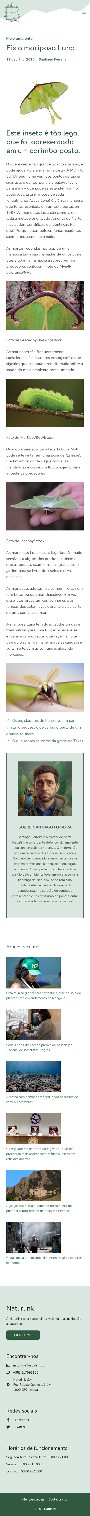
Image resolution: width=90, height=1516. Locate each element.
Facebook (22, 1420)
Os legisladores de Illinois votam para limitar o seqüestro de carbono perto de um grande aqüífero (43, 727)
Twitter (20, 1427)
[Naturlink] (12, 12)
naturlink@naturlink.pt (28, 1365)
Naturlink (50, 1509)
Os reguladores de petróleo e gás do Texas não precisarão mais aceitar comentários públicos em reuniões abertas (40, 1154)
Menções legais (33, 1499)
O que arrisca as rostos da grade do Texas (47, 740)
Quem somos (23, 1335)
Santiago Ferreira (53, 59)
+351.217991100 (25, 1372)
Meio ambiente (19, 38)
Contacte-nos (58, 1499)
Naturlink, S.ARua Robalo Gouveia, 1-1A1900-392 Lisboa (32, 1385)
